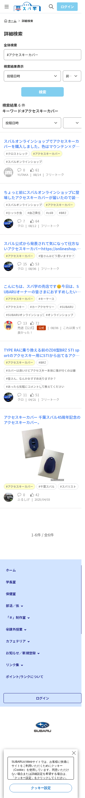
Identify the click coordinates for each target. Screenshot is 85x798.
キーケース (47, 299)
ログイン (67, 6)
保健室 (11, 593)
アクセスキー (16, 307)
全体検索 (10, 45)
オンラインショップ (60, 315)
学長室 (11, 582)
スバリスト (69, 486)
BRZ (63, 213)
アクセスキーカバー (47, 154)
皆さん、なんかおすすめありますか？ (32, 378)
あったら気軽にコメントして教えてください (36, 386)
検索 (42, 92)
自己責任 (35, 213)
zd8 (50, 213)
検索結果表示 (14, 66)
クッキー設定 (41, 788)
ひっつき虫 (15, 213)
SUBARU (67, 307)
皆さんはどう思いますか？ (57, 256)
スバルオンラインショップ (25, 162)
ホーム (12, 21)
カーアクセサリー (43, 307)
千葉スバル (47, 486)
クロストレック (18, 154)
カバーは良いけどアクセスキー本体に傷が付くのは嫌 (42, 370)
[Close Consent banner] (74, 753)
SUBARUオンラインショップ (26, 315)
